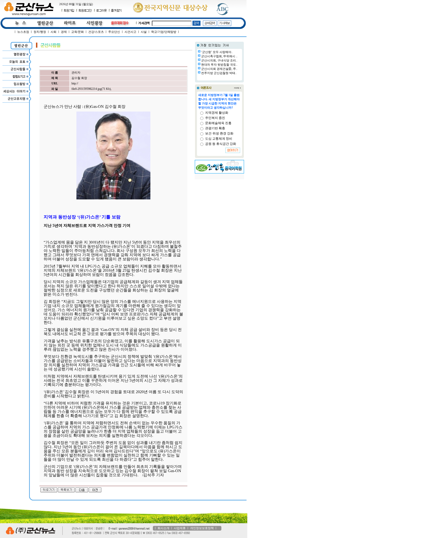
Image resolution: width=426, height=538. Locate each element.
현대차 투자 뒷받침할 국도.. (219, 64)
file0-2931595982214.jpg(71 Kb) (91, 89)
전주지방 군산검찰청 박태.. (219, 73)
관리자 (75, 72)
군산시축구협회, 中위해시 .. (219, 56)
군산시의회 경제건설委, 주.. (219, 69)
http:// (74, 83)
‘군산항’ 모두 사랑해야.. (217, 52)
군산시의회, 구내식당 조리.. (219, 60)
